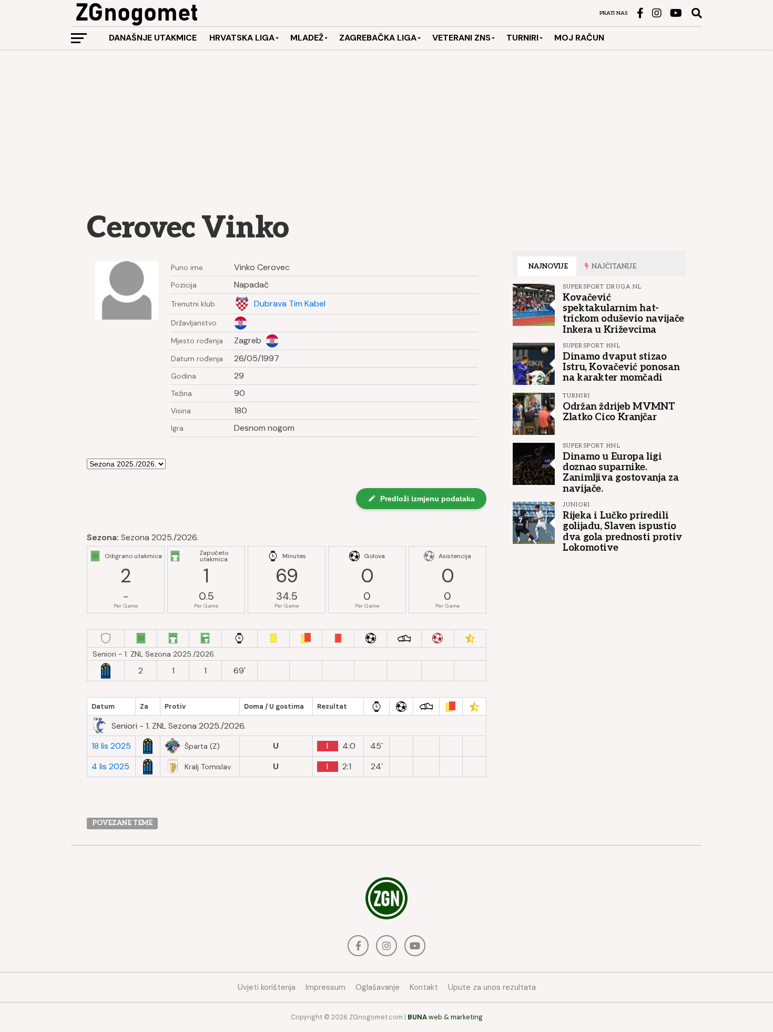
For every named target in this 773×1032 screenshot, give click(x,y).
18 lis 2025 (111, 746)
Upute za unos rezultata (492, 987)
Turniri (522, 37)
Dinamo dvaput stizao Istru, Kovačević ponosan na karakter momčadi (621, 367)
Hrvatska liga (241, 37)
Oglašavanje (377, 987)
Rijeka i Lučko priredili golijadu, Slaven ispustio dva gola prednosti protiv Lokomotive (622, 531)
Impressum (325, 987)
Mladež (306, 37)
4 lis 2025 (110, 766)
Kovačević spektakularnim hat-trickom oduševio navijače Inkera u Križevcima (623, 313)
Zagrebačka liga (377, 37)
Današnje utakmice (153, 37)
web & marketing (445, 1017)
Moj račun (579, 37)
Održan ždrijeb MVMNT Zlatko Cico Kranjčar (619, 412)
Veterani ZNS (461, 37)
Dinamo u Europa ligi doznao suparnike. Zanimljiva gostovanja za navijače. (620, 472)
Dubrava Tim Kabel (290, 304)
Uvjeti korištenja (267, 987)
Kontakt (424, 987)
